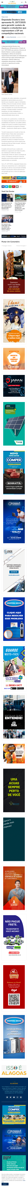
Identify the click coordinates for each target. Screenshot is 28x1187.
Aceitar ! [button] (5, 1184)
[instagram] (17, 1097)
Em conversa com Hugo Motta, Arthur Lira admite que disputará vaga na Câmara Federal (6, 227)
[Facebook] (3, 186)
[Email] (17, 186)
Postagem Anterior (7, 246)
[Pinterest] (13, 186)
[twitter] (10, 1097)
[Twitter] (6, 186)
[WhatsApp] (10, 186)
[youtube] (14, 1097)
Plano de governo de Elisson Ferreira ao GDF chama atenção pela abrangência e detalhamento (7, 206)
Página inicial (5, 17)
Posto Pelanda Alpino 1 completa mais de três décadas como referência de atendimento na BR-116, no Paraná (20, 206)
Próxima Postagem (21, 246)
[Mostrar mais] (20, 186)
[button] (2, 2)
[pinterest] (21, 1097)
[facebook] (7, 1097)
